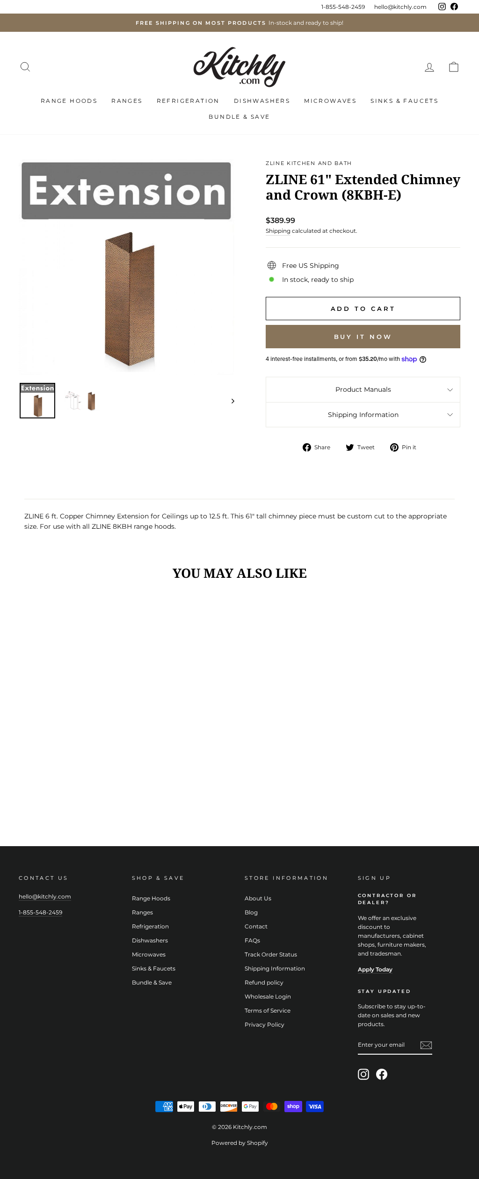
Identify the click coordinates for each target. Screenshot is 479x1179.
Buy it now (363, 336)
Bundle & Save (239, 116)
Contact (256, 926)
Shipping (278, 230)
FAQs (252, 940)
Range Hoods (69, 100)
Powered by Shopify (239, 1142)
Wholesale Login (268, 996)
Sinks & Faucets (404, 100)
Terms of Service (267, 1010)
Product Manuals (363, 389)
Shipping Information (363, 414)
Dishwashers (262, 100)
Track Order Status (271, 954)
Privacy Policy (264, 1024)
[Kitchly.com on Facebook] (381, 1074)
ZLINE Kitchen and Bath (309, 163)
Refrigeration (188, 100)
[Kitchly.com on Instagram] (363, 1074)
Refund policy (264, 982)
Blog (251, 912)
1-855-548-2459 (343, 6)
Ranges (126, 100)
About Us (258, 898)
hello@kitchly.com (400, 6)
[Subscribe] (426, 1045)
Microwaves (330, 100)
